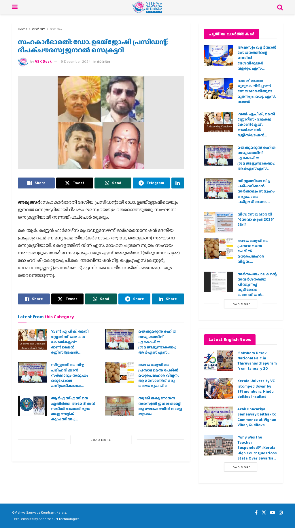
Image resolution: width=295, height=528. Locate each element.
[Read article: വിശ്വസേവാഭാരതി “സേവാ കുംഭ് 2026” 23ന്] (218, 222)
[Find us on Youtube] (272, 512)
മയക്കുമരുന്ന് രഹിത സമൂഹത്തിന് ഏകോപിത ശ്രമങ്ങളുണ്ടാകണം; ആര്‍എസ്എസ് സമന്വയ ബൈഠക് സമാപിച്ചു (157, 347)
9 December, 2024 (76, 61)
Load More (101, 439)
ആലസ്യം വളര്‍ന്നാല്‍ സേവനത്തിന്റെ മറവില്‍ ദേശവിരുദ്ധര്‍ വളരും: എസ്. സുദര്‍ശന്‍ (257, 60)
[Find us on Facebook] (256, 512)
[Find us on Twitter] (264, 512)
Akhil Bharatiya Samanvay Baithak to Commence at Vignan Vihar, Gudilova (256, 417)
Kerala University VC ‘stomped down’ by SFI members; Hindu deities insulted (256, 388)
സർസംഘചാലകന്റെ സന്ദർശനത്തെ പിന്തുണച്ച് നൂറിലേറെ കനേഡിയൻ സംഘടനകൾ (257, 287)
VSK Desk (43, 61)
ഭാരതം (56, 29)
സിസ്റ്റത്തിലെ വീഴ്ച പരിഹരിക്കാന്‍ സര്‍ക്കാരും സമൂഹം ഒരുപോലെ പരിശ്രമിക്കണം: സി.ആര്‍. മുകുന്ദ (69, 378)
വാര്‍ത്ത (38, 29)
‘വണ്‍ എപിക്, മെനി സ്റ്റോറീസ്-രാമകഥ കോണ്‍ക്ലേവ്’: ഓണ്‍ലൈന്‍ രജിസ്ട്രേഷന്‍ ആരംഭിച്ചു (70, 344)
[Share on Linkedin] (177, 183)
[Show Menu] (15, 7)
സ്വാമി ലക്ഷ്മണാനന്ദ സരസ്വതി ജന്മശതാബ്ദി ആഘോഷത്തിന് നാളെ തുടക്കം (160, 406)
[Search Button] (280, 7)
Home (22, 29)
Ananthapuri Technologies (59, 518)
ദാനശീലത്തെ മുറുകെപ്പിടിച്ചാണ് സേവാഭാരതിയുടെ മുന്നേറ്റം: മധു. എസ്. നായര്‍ (256, 91)
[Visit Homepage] (147, 7)
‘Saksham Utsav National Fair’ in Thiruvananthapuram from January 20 (257, 360)
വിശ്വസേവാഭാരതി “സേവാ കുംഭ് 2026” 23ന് (255, 219)
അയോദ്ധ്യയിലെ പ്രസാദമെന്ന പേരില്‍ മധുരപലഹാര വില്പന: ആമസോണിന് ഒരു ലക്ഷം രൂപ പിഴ (158, 375)
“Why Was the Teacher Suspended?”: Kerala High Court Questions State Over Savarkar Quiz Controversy (257, 450)
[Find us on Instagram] (281, 512)
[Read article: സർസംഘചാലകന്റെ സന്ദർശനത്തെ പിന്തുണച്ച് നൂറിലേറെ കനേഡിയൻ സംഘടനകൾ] (218, 282)
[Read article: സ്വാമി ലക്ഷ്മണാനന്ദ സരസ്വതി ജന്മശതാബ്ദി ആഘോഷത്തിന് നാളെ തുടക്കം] (119, 406)
